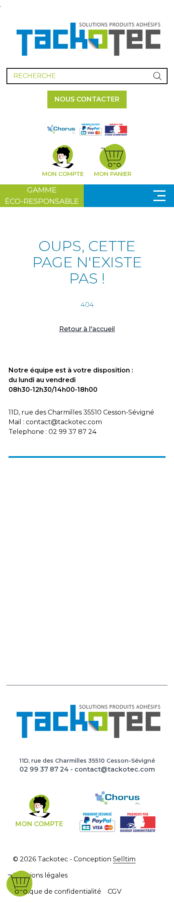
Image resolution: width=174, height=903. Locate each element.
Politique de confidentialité (57, 891)
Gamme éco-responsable (42, 196)
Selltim (124, 859)
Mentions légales (40, 875)
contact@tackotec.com (114, 769)
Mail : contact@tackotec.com (55, 422)
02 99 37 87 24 (44, 769)
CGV (114, 891)
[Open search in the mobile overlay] (87, 76)
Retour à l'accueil (87, 329)
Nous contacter (87, 99)
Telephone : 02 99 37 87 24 (52, 432)
